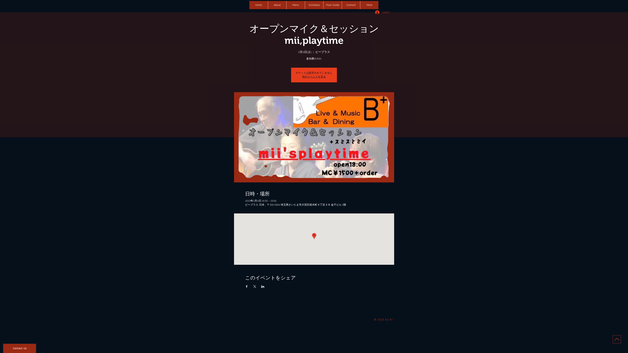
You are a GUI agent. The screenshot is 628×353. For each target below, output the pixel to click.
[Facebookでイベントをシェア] (246, 286)
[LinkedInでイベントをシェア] (262, 286)
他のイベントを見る (314, 76)
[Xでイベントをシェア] (254, 286)
